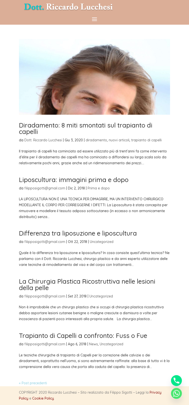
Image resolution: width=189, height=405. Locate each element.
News (93, 344)
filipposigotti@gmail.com (44, 188)
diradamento (96, 140)
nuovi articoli (119, 140)
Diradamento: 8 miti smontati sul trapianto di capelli (85, 128)
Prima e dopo (99, 188)
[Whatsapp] (176, 393)
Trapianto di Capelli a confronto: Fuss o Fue (83, 335)
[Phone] (176, 380)
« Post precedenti (33, 383)
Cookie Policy (43, 398)
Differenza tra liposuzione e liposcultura (78, 233)
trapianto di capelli (146, 140)
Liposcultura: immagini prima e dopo (73, 180)
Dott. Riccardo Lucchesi (43, 140)
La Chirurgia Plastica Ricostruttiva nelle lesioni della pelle (87, 284)
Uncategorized (101, 241)
